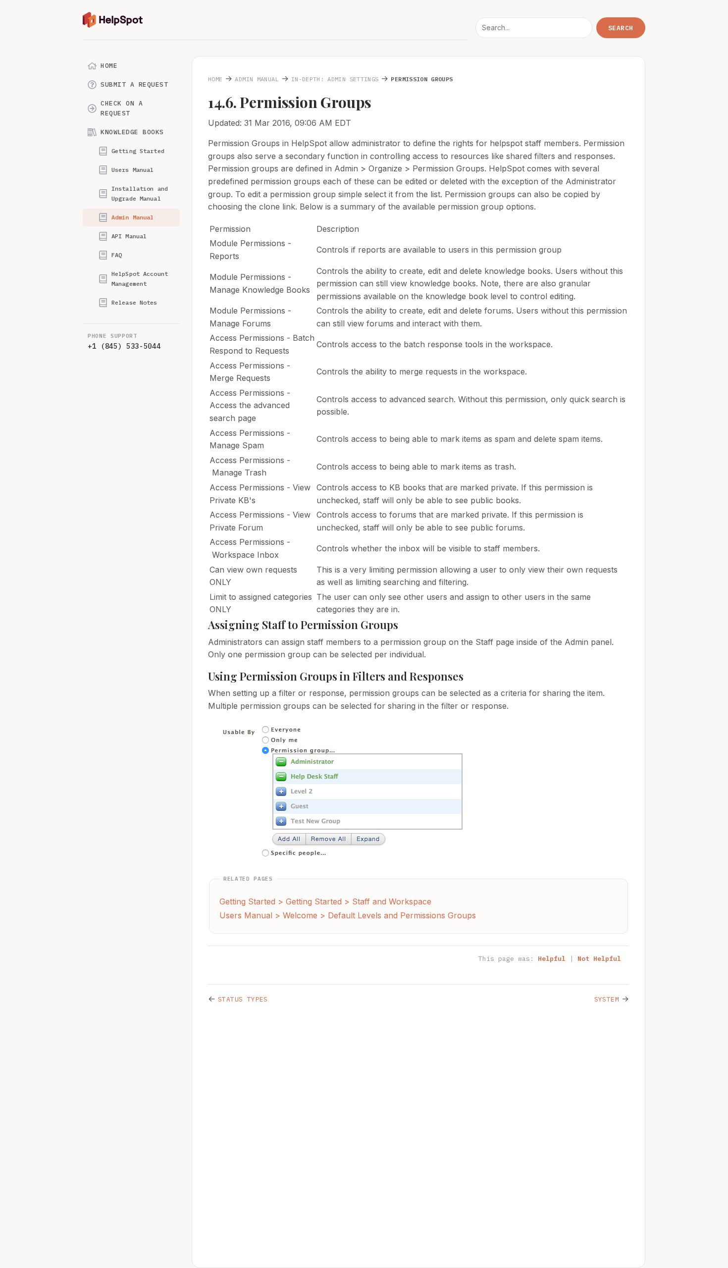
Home (109, 65)
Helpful (552, 958)
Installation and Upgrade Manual (139, 193)
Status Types (243, 999)
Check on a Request (122, 108)
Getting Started (137, 151)
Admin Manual (132, 217)
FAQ (116, 255)
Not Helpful (599, 958)
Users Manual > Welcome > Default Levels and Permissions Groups (347, 915)
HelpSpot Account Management (139, 278)
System (606, 999)
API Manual (129, 236)
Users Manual (132, 169)
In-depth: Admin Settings (335, 79)
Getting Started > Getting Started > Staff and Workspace (325, 901)
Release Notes (134, 302)
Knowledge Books (132, 132)
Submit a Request (134, 84)
